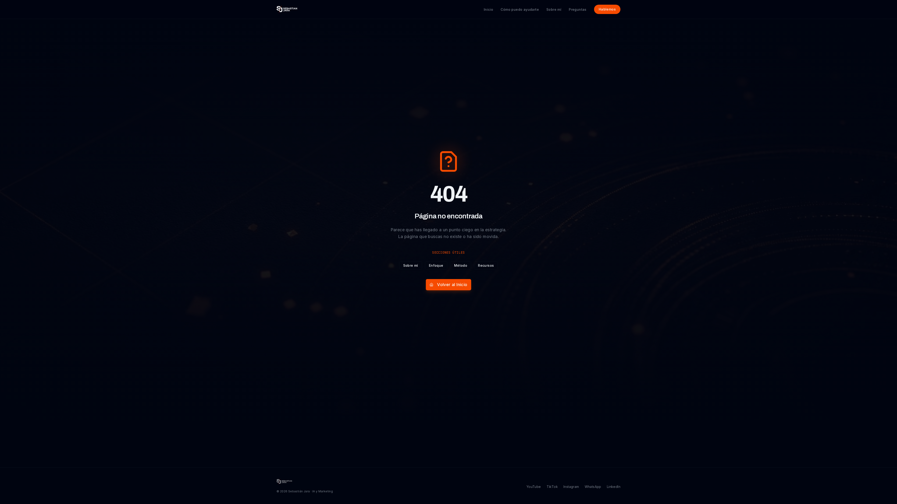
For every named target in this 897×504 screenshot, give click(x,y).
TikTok (552, 487)
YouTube (534, 487)
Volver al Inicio (452, 284)
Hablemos (607, 9)
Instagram (571, 487)
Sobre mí (410, 265)
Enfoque (436, 265)
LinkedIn (613, 487)
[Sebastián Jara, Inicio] (287, 9)
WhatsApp (593, 487)
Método (460, 265)
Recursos (486, 265)
